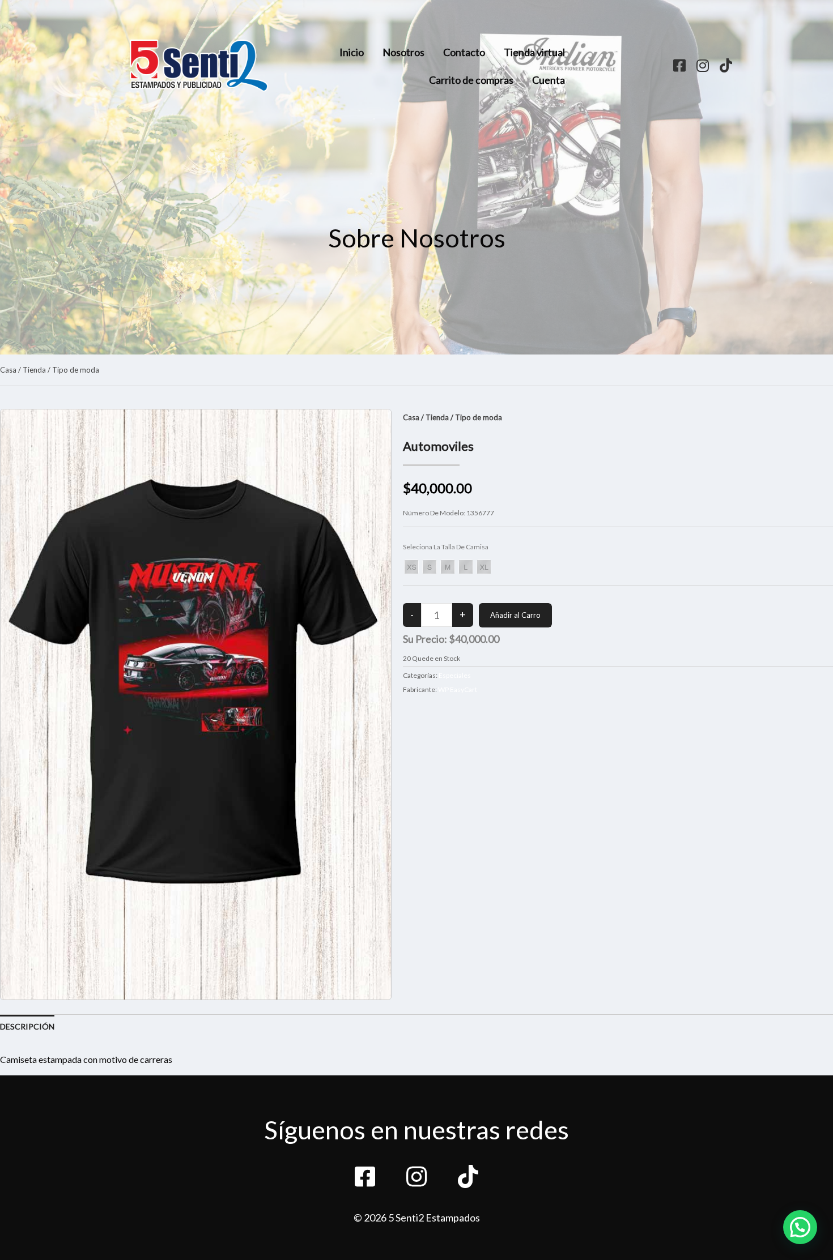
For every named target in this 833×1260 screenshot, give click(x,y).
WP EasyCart (457, 689)
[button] (800, 1227)
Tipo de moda (75, 369)
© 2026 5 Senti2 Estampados (417, 1217)
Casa (8, 369)
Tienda (34, 369)
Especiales (455, 675)
